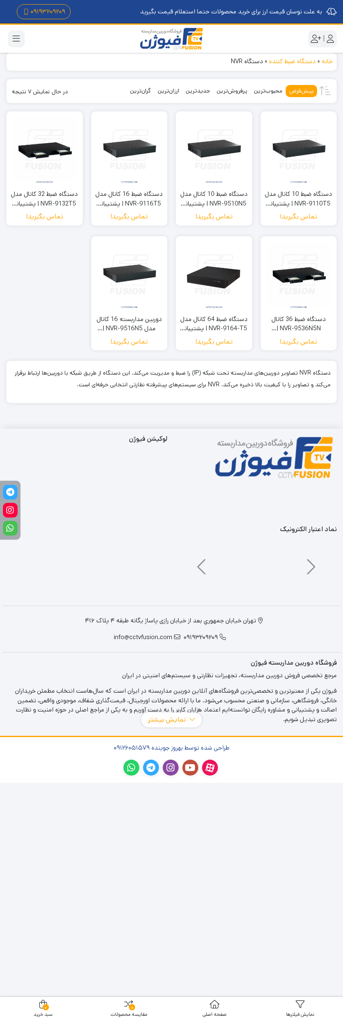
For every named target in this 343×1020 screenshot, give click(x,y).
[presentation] (310, 563)
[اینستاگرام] (10, 510)
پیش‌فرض (301, 91)
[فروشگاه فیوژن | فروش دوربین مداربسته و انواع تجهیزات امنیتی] (171, 39)
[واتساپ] (10, 528)
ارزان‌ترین (168, 91)
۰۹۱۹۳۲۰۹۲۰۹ (48, 11)
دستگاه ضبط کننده (292, 61)
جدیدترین (198, 91)
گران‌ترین (140, 91)
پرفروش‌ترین (232, 91)
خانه (327, 61)
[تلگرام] (10, 492)
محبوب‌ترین (268, 91)
